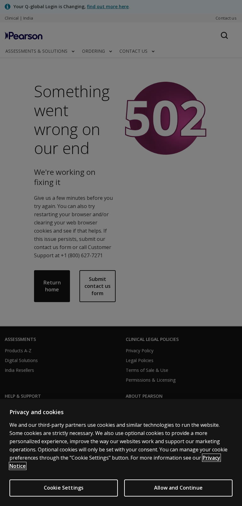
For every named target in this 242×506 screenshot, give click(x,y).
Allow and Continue (178, 487)
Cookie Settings (64, 487)
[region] (121, 452)
